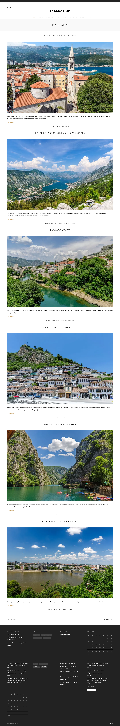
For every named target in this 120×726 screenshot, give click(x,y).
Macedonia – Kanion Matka (60, 424)
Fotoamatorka (46, 635)
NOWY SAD (57, 609)
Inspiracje (37, 638)
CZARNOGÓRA (66, 126)
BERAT (67, 417)
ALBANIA (53, 417)
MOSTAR (64, 320)
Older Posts (108, 619)
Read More (10, 122)
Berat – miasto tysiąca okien (60, 327)
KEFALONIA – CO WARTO (14, 634)
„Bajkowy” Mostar (60, 230)
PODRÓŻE (32, 17)
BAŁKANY (52, 126)
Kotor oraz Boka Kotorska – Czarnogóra (60, 133)
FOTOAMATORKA (61, 17)
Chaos (37, 635)
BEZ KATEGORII (51, 514)
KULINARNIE (73, 17)
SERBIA (71, 609)
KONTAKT (111, 723)
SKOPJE (78, 514)
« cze (88, 657)
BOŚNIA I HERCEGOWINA (53, 320)
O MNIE (89, 17)
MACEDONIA (71, 514)
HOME (41, 17)
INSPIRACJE (49, 17)
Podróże (46, 638)
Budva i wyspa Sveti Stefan (60, 35)
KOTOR (67, 223)
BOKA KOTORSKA (49, 223)
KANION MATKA (61, 514)
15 (107, 645)
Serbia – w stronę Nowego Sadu (60, 521)
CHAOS (82, 17)
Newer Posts (12, 619)
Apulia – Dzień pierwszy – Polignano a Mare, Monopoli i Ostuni (17, 665)
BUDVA (59, 126)
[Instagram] (10, 7)
